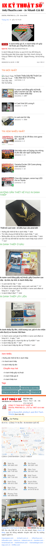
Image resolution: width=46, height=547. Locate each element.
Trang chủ (5, 20)
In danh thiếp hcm (10, 379)
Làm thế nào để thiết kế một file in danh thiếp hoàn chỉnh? (22, 238)
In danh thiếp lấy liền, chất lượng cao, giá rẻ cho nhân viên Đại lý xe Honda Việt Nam (22, 331)
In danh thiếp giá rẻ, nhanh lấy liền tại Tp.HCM (18, 340)
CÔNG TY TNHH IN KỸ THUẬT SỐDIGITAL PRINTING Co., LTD (20, 406)
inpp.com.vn (6, 545)
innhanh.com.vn (22, 538)
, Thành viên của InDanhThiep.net (15, 49)
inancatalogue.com (36, 542)
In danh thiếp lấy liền (13, 296)
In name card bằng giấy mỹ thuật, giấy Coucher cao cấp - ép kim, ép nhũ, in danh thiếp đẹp (28, 91)
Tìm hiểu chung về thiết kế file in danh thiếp (17, 234)
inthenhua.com (37, 538)
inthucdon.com (7, 540)
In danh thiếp (24, 392)
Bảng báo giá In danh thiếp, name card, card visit (19, 286)
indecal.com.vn (27, 540)
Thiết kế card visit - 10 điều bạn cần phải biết (19, 228)
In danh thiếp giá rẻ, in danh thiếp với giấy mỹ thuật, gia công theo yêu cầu (25, 45)
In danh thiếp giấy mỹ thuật (14, 372)
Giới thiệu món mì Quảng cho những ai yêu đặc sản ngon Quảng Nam (29, 152)
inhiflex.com (16, 545)
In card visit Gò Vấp (22, 117)
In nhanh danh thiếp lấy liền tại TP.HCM (16, 345)
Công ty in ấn (35, 392)
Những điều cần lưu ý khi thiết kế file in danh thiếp (19, 236)
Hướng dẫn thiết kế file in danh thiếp (15, 231)
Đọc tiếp (40, 62)
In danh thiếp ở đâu (12, 244)
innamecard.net (7, 542)
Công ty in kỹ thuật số (10, 392)
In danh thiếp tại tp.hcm (10, 388)
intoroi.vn (17, 540)
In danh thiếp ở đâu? (9, 293)
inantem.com (38, 540)
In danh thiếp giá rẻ (11, 376)
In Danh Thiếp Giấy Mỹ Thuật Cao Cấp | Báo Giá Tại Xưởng (28, 77)
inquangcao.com (7, 538)
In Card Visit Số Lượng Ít (24, 103)
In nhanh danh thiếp (9, 361)
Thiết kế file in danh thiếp (30, 388)
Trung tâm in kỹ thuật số (10, 528)
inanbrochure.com (21, 542)
